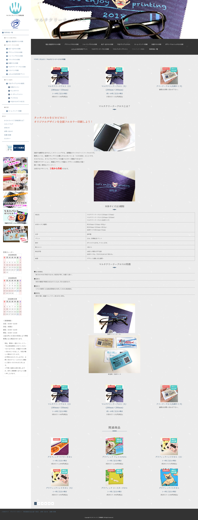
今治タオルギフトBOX (17, 101)
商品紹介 (42, 59)
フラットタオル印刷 (14, 59)
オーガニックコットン (16, 94)
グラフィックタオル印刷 (71, 44)
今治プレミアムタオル (123, 44)
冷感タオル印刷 (156, 44)
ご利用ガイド (5, 511)
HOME (36, 59)
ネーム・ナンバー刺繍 (140, 44)
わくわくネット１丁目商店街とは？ (14, 120)
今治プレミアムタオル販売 (16, 83)
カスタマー (7, 138)
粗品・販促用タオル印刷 (53, 44)
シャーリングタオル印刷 (90, 44)
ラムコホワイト (14, 90)
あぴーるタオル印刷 (107, 44)
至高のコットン (14, 87)
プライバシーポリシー (16, 511)
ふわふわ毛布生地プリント (79, 49)
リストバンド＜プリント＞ (120, 49)
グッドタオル (14, 98)
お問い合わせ (8, 131)
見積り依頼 (7, 135)
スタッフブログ (8, 124)
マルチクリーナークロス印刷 (100, 49)
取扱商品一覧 (153, 49)
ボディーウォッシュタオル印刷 (174, 44)
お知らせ (7, 127)
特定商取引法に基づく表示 (31, 511)
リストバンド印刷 (13, 70)
